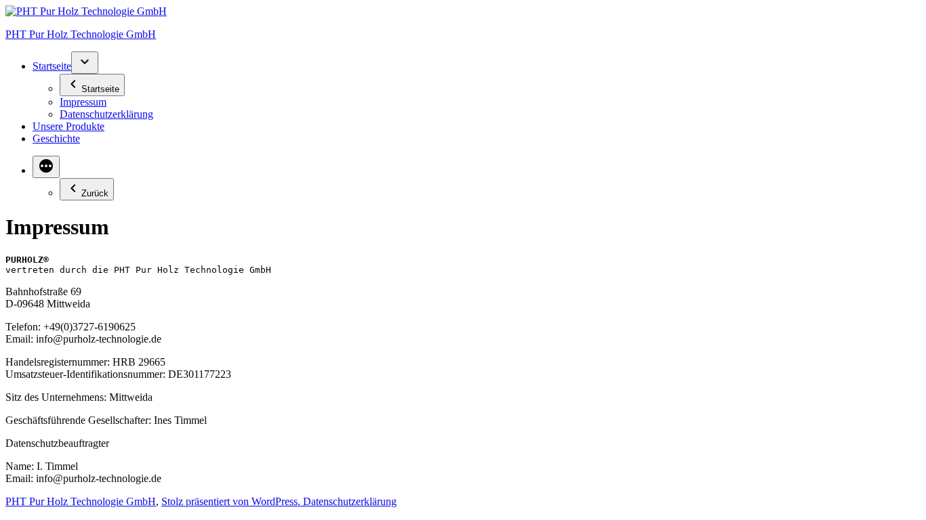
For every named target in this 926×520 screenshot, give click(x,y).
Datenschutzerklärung (106, 114)
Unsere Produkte (68, 126)
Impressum (83, 102)
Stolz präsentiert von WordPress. (232, 501)
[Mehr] (46, 167)
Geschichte (56, 138)
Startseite (52, 66)
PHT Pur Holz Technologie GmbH (80, 34)
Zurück (94, 193)
